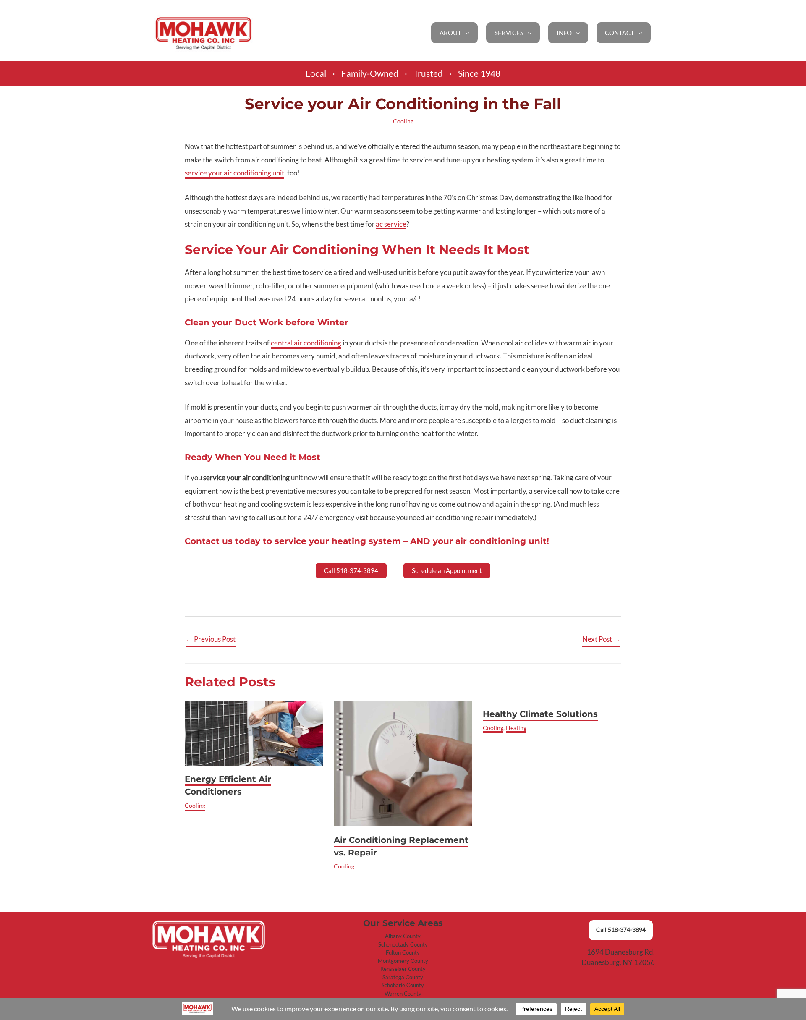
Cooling (403, 121)
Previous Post (211, 639)
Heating (516, 727)
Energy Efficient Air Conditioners (228, 785)
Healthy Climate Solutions (540, 714)
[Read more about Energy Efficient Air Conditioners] (254, 733)
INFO (564, 33)
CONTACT (619, 33)
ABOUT (450, 33)
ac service (391, 224)
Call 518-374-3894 (621, 929)
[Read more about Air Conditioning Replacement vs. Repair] (403, 763)
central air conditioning (306, 342)
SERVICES (509, 33)
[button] (465, 32)
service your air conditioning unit (234, 172)
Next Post (601, 639)
